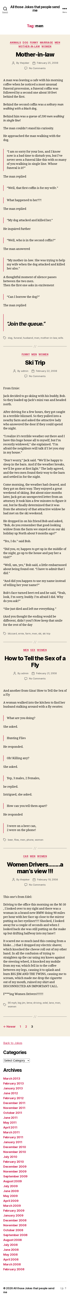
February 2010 (13, 1161)
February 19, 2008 (47, 879)
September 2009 (15, 1176)
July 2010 (10, 1156)
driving (37, 1002)
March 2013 (11, 1078)
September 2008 (15, 1235)
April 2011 (10, 1127)
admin (24, 370)
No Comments (37, 68)
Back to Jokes (12, 1043)
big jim (21, 1002)
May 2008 (10, 1254)
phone (30, 839)
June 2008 (11, 1249)
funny (34, 42)
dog (25, 42)
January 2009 (13, 1215)
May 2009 (10, 1196)
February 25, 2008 (47, 62)
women (46, 46)
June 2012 (10, 1093)
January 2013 (13, 1088)
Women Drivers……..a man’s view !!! (35, 868)
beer (10, 839)
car (25, 856)
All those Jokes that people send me (35, 8)
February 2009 (13, 1210)
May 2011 (10, 1122)
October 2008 (13, 1230)
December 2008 (15, 1220)
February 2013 (13, 1083)
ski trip (46, 633)
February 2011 (13, 1137)
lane (51, 1002)
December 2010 (14, 1147)
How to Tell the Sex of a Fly (35, 661)
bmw (29, 1002)
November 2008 (15, 1225)
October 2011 (12, 1112)
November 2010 (14, 1152)
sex (32, 650)
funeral (18, 337)
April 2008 (10, 1259)
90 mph (12, 1002)
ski (39, 633)
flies (16, 839)
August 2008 (12, 1240)
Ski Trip (35, 362)
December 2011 (14, 1103)
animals (15, 42)
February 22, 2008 (46, 370)
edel (45, 1002)
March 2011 (11, 1132)
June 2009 (11, 1191)
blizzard (12, 633)
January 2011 (12, 1142)
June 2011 (10, 1117)
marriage (46, 42)
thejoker (24, 62)
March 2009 (12, 1205)
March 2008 (12, 1264)
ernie (21, 633)
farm (28, 633)
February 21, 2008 (46, 673)
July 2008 (10, 1245)
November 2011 (14, 1108)
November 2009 (15, 1171)
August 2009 (12, 1181)
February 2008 (13, 1269)
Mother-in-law (35, 54)
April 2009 (10, 1201)
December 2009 (15, 1166)
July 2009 (10, 1186)
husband (28, 337)
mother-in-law (29, 46)
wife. (61, 337)
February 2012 (13, 1098)
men (57, 42)
